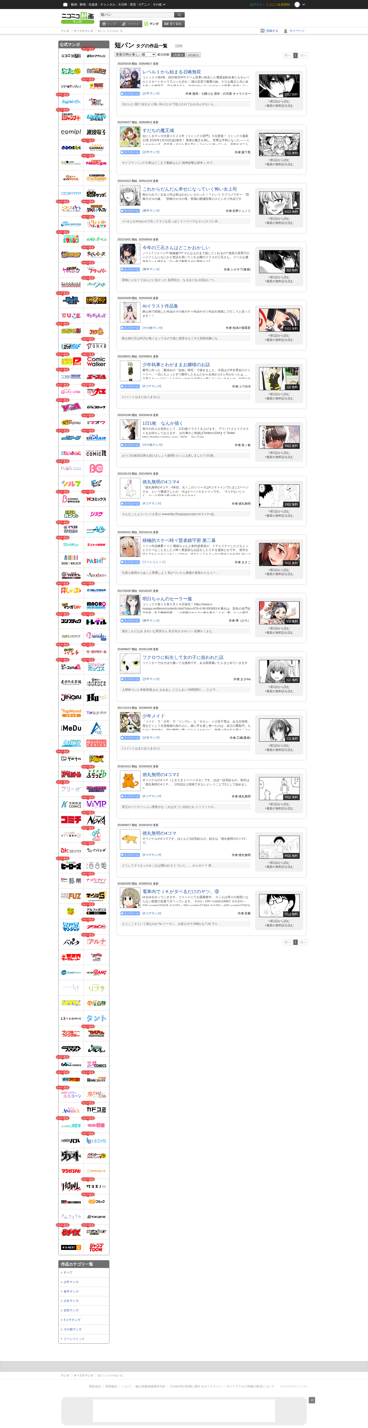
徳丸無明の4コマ (159, 833)
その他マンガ (73, 1329)
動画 (74, 4)
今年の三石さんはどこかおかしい (176, 247)
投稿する (272, 31)
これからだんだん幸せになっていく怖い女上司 (189, 189)
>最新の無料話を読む (279, 105)
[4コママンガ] (152, 386)
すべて (68, 1272)
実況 (133, 4)
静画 (83, 4)
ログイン (256, 4)
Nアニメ (144, 4)
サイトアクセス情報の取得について (250, 1386)
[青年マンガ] (151, 210)
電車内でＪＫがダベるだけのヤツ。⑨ (180, 891)
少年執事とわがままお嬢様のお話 (176, 364)
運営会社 (95, 1386)
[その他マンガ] (152, 328)
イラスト (133, 24)
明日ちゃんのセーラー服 (167, 598)
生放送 (93, 4)
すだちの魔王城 (158, 130)
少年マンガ (71, 1282)
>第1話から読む (279, 101)
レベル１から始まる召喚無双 (171, 71)
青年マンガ (71, 1291)
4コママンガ (72, 1320)
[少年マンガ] (151, 93)
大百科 (122, 4)
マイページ (296, 31)
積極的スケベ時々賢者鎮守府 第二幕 (179, 540)
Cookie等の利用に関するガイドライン (196, 1386)
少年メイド (153, 716)
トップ (111, 24)
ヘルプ (126, 1386)
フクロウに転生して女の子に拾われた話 (183, 657)
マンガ (153, 24)
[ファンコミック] (154, 562)
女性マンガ (71, 1310)
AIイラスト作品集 (160, 306)
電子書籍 (175, 24)
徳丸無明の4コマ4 (160, 481)
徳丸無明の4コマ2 (160, 774)
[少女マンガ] (151, 737)
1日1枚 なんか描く (162, 423)
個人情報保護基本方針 (150, 1386)
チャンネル (107, 4)
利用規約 (111, 1386)
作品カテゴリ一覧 (77, 1264)
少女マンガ (71, 1301)
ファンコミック (74, 1339)
